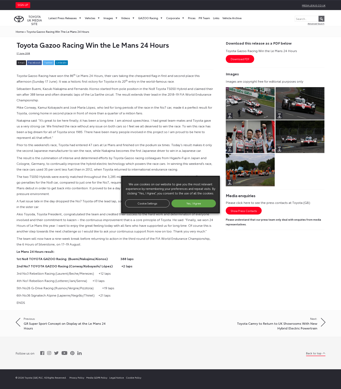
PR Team (204, 18)
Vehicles (90, 18)
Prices (192, 18)
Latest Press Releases (62, 18)
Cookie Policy (133, 377)
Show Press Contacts (244, 211)
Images (108, 18)
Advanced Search (316, 23)
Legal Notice (116, 377)
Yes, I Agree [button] (193, 203)
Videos (125, 18)
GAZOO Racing (148, 18)
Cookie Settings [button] (147, 203)
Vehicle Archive (232, 18)
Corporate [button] (173, 18)
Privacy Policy (76, 377)
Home (20, 32)
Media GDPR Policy (96, 377)
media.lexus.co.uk (313, 5)
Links (216, 18)
